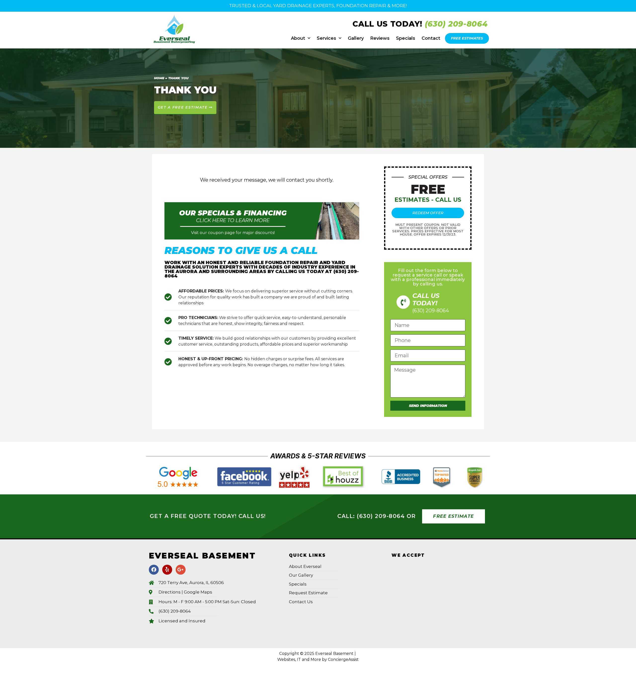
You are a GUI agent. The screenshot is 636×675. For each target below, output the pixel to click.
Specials (405, 38)
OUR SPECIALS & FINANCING (233, 213)
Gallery (356, 38)
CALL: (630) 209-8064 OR (376, 516)
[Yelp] (167, 570)
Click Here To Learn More (233, 220)
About (298, 38)
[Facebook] (154, 570)
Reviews (380, 38)
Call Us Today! (389, 24)
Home (159, 78)
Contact (431, 38)
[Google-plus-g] (181, 570)
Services (326, 38)
